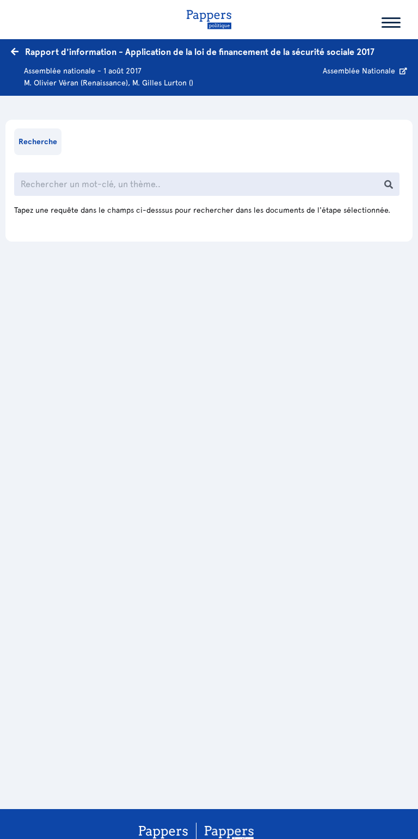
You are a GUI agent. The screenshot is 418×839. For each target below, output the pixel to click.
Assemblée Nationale (360, 70)
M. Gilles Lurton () (162, 82)
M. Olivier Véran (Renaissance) (76, 82)
